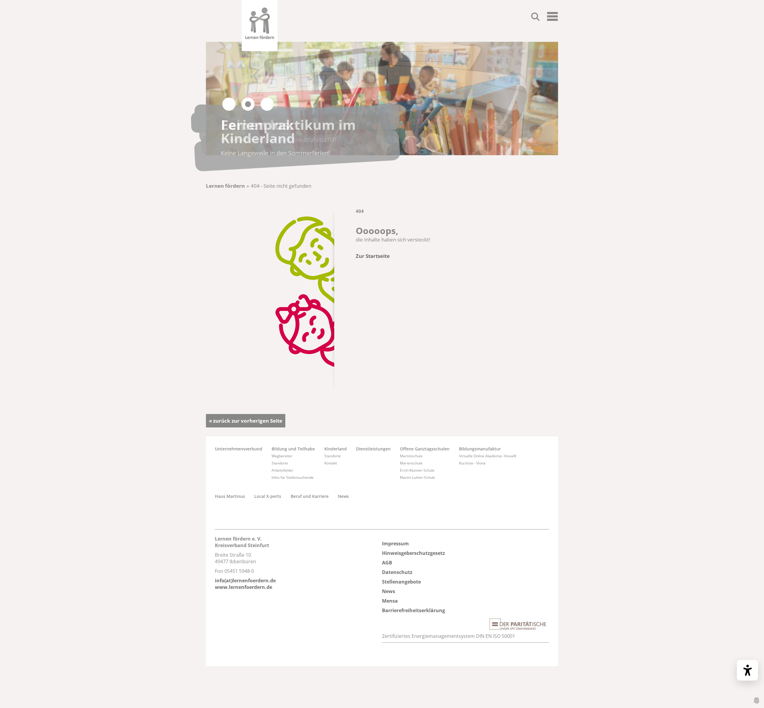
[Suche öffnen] (535, 18)
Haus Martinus (230, 496)
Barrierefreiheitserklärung (413, 610)
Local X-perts (267, 496)
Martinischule (411, 455)
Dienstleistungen (373, 449)
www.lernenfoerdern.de (243, 587)
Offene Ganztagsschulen (424, 449)
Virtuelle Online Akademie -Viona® (487, 455)
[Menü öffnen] (552, 19)
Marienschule (411, 463)
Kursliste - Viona (472, 463)
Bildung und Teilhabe (293, 449)
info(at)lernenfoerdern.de (245, 580)
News (343, 496)
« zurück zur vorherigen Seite (245, 420)
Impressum (395, 543)
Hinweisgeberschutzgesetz (413, 553)
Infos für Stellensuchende (293, 477)
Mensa (390, 601)
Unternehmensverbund (238, 449)
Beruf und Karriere (310, 496)
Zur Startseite (373, 256)
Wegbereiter (282, 455)
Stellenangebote (401, 581)
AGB (387, 562)
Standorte (280, 463)
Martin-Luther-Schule (417, 477)
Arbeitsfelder (282, 470)
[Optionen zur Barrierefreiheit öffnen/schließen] (747, 670)
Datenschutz (397, 572)
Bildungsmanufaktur (480, 449)
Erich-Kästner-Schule (417, 470)
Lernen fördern (225, 185)
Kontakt (330, 463)
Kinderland (335, 449)
